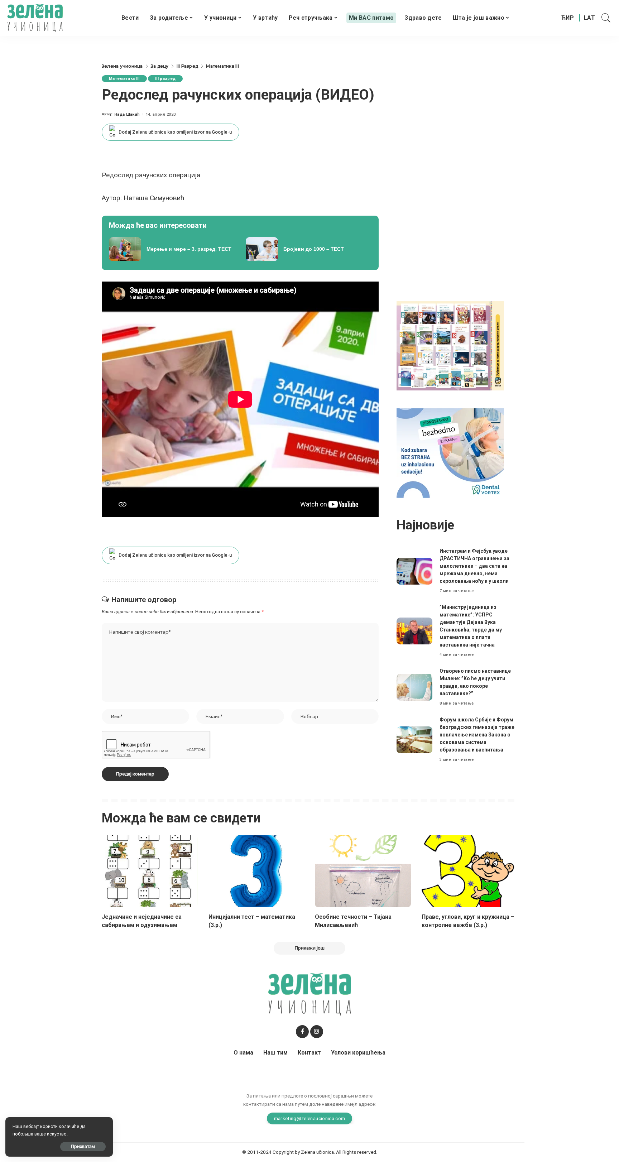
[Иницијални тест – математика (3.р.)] (256, 871)
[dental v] (450, 452)
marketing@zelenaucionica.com (309, 1118)
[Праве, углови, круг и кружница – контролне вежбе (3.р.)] (470, 871)
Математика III (124, 78)
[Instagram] (316, 1031)
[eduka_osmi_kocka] (450, 345)
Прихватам (83, 1146)
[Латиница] (589, 18)
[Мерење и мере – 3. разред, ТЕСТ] (172, 249)
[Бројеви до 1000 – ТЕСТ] (309, 249)
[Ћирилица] (567, 18)
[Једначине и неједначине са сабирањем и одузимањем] (150, 871)
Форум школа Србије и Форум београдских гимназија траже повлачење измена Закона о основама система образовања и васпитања (477, 735)
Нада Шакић (127, 114)
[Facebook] (302, 1031)
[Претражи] (606, 18)
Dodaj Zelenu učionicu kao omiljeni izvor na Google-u (175, 132)
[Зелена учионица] (35, 18)
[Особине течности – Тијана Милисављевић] (363, 871)
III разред (165, 78)
